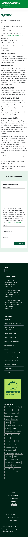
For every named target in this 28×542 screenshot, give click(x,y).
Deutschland (15, 419)
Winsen (7, 475)
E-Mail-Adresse (8, 231)
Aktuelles (7, 320)
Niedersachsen (14, 459)
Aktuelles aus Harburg (10, 337)
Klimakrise (19, 444)
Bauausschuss (8, 410)
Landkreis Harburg (9, 453)
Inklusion (7, 437)
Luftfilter (16, 456)
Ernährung (19, 425)
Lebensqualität (8, 456)
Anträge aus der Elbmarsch (12, 353)
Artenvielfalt (8, 407)
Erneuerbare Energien (10, 425)
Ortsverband (5, 5)
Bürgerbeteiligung (9, 416)
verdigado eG (10, 531)
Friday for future (9, 431)
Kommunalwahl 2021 (10, 450)
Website (5, 237)
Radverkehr (18, 462)
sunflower (12, 530)
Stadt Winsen (17, 468)
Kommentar (7, 187)
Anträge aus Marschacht (11, 361)
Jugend (12, 437)
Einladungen (8, 368)
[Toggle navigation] (1, 9)
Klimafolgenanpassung (10, 444)
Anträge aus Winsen (10, 364)
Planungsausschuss (9, 462)
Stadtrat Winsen (8, 468)
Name (5, 225)
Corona (16, 416)
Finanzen (14, 428)
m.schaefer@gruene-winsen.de (14, 35)
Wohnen (12, 475)
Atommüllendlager (16, 407)
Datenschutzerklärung (14, 222)
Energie (13, 422)
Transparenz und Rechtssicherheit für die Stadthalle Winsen (11, 282)
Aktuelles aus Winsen (10, 345)
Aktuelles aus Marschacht (11, 341)
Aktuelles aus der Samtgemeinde (9, 328)
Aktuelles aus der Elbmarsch (12, 323)
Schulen (14, 465)
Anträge (6, 349)
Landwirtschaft (18, 453)
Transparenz (7, 372)
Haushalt (7, 434)
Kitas (17, 441)
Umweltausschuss (9, 471)
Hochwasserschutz (15, 434)
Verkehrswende (18, 471)
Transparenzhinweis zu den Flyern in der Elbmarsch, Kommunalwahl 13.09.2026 (12, 292)
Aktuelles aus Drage (10, 333)
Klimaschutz (8, 447)
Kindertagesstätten (9, 441)
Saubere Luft (8, 465)
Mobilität (7, 459)
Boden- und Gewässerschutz (11, 413)
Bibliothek (15, 410)
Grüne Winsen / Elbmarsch (10, 3)
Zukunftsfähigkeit (9, 478)
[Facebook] (12, 504)
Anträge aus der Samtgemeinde (13, 357)
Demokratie (7, 419)
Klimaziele (14, 447)
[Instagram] (15, 504)
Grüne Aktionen (17, 431)
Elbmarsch (7, 422)
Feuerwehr (7, 428)
